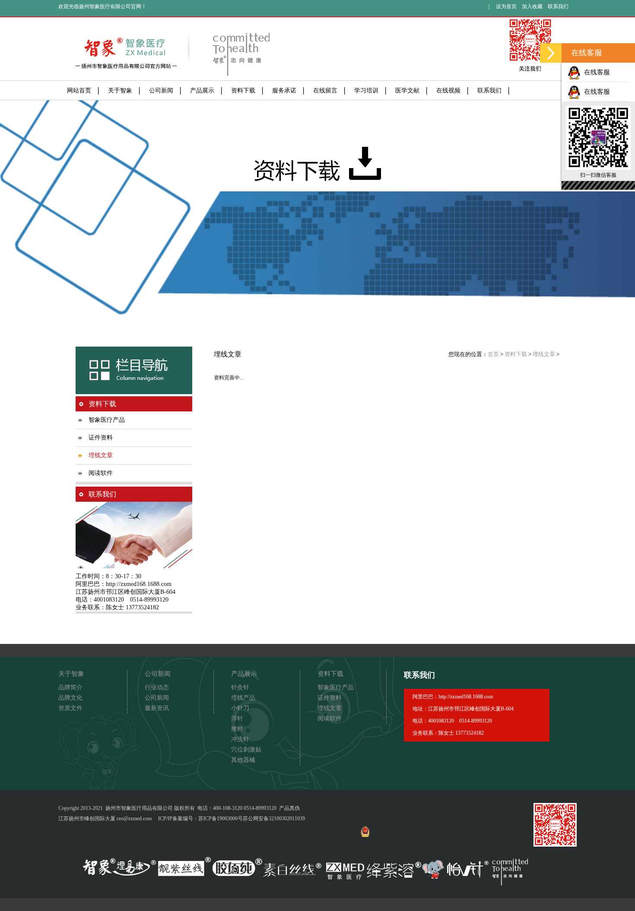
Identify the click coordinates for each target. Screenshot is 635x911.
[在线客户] (551, 53)
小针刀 (240, 708)
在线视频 (448, 90)
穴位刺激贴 (246, 749)
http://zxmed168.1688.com (138, 584)
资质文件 (70, 708)
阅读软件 (101, 473)
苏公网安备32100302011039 (274, 818)
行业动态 (157, 687)
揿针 (237, 729)
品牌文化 (70, 697)
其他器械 (243, 760)
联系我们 (558, 6)
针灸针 (240, 687)
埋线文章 (101, 455)
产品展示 (202, 90)
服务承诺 (284, 90)
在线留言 (325, 90)
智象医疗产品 (107, 420)
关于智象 (120, 90)
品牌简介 (70, 687)
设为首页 (506, 6)
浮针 (237, 718)
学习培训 (366, 90)
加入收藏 (532, 6)
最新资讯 (157, 708)
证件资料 (101, 437)
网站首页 (79, 90)
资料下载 (243, 90)
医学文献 (407, 90)
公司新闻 (161, 90)
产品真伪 (289, 808)
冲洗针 (240, 739)
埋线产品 (243, 697)
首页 (493, 354)
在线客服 (595, 72)
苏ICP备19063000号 (220, 818)
